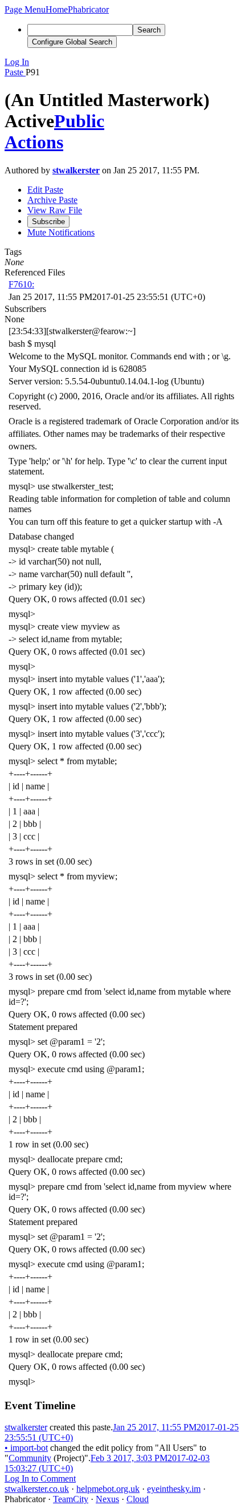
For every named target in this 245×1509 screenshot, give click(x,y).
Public (79, 121)
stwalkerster (76, 170)
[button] (25, 9)
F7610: (21, 284)
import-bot (26, 1448)
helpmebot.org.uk (108, 1489)
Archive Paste (52, 200)
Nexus (107, 1499)
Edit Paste (45, 189)
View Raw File (54, 210)
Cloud (137, 1499)
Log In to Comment (40, 1478)
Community (30, 1458)
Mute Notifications (61, 232)
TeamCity (70, 1499)
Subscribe (48, 221)
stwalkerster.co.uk (37, 1489)
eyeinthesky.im (174, 1489)
